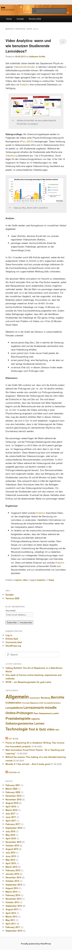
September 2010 (14, 930)
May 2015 (10, 859)
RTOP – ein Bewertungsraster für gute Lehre (28, 682)
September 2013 (14, 905)
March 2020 (11, 788)
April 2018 (11, 806)
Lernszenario (33, 707)
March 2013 (11, 916)
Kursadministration (52, 703)
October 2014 (12, 880)
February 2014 (13, 895)
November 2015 (13, 841)
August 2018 (12, 803)
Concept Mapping (30, 703)
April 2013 (11, 913)
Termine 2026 (34, 18)
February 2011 (13, 927)
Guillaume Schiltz (37, 56)
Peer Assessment (43, 713)
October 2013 (12, 902)
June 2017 (11, 817)
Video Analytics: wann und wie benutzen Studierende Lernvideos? (28, 46)
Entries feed (12, 638)
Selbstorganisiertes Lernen (25, 723)
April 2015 (11, 863)
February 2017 (13, 824)
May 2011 (10, 920)
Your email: (11, 610)
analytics (41, 579)
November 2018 (13, 799)
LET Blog (13, 738)
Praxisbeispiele (18, 718)
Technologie (17, 729)
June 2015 (11, 856)
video (25, 579)
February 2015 (13, 870)
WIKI (57, 729)
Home (9, 18)
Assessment (34, 697)
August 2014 (12, 888)
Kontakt (20, 18)
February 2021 (13, 785)
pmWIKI (55, 713)
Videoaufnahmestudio (24, 66)
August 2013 (12, 909)
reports (18, 579)
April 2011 (11, 923)
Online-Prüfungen (19, 712)
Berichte (57, 697)
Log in (9, 635)
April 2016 (11, 838)
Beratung (45, 697)
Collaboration (13, 702)
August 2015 (12, 849)
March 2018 (11, 810)
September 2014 (14, 884)
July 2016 (10, 831)
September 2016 (14, 827)
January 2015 (12, 873)
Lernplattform (14, 708)
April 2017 (11, 820)
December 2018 (13, 795)
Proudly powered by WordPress (36, 943)
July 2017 (10, 813)
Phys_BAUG (27, 141)
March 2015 (11, 866)
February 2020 (13, 792)
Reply (50, 579)
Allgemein (17, 696)
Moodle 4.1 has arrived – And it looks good (28, 764)
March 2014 (11, 891)
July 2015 (10, 852)
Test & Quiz (37, 729)
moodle (51, 707)
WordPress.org (13, 645)
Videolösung (12, 155)
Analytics (24, 84)
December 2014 (13, 877)
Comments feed (14, 642)
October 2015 (12, 845)
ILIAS (41, 703)
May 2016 (10, 834)
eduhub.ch (14, 772)
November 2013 (13, 898)
